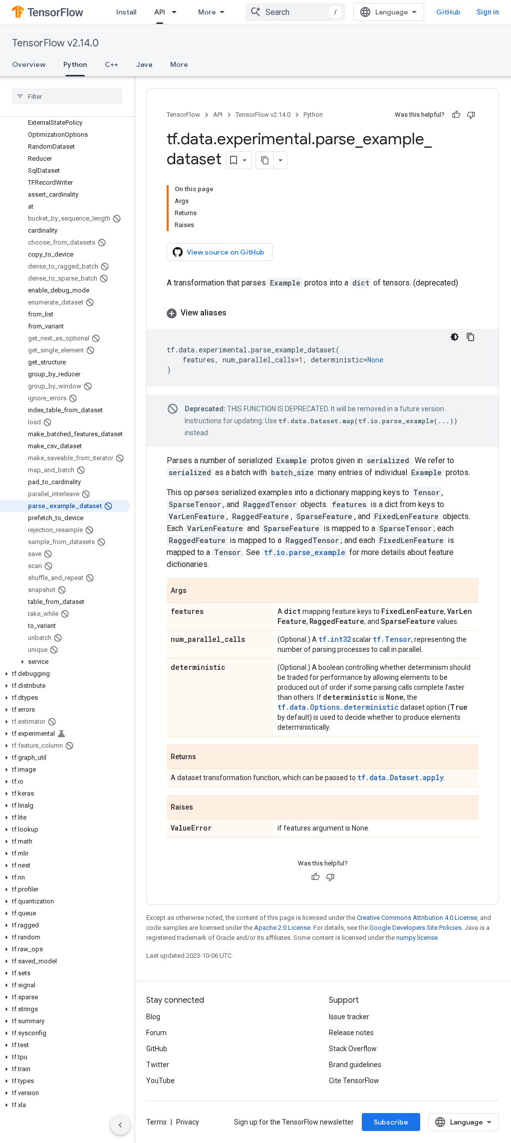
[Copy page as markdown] (265, 160)
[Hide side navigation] (120, 1125)
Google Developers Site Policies (415, 927)
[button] (65, 662)
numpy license (417, 937)
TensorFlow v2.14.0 (55, 43)
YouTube (160, 1081)
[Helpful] (456, 114)
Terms (156, 1122)
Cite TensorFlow (354, 1081)
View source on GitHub (225, 252)
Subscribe (391, 1122)
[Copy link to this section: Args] (197, 591)
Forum (156, 1033)
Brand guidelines (355, 1065)
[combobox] (295, 12)
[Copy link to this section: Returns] (206, 758)
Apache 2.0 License (282, 927)
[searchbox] (67, 96)
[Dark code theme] (455, 337)
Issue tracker (349, 1017)
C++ (111, 64)
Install (126, 11)
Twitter (157, 1065)
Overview (28, 64)
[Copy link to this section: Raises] (203, 808)
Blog (153, 1017)
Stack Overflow (353, 1049)
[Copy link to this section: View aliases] (237, 313)
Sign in (488, 12)
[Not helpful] (471, 114)
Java (144, 64)
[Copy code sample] (471, 337)
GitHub (448, 11)
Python (75, 64)
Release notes (351, 1033)
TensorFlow (183, 114)
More (207, 11)
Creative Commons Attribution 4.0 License (417, 917)
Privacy (187, 1122)
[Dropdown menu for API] (177, 12)
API (159, 11)
